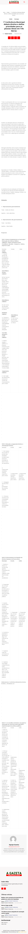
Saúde (2, 915)
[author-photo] (11, 901)
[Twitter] (12, 37)
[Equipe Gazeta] (14, 839)
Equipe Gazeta (8, 33)
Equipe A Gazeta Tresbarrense (7, 902)
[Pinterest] (15, 37)
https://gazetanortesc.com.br (14, 846)
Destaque (16, 19)
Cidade (8, 12)
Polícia (2, 901)
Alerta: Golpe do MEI (6, 905)
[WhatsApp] (18, 37)
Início (4, 12)
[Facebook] (9, 37)
